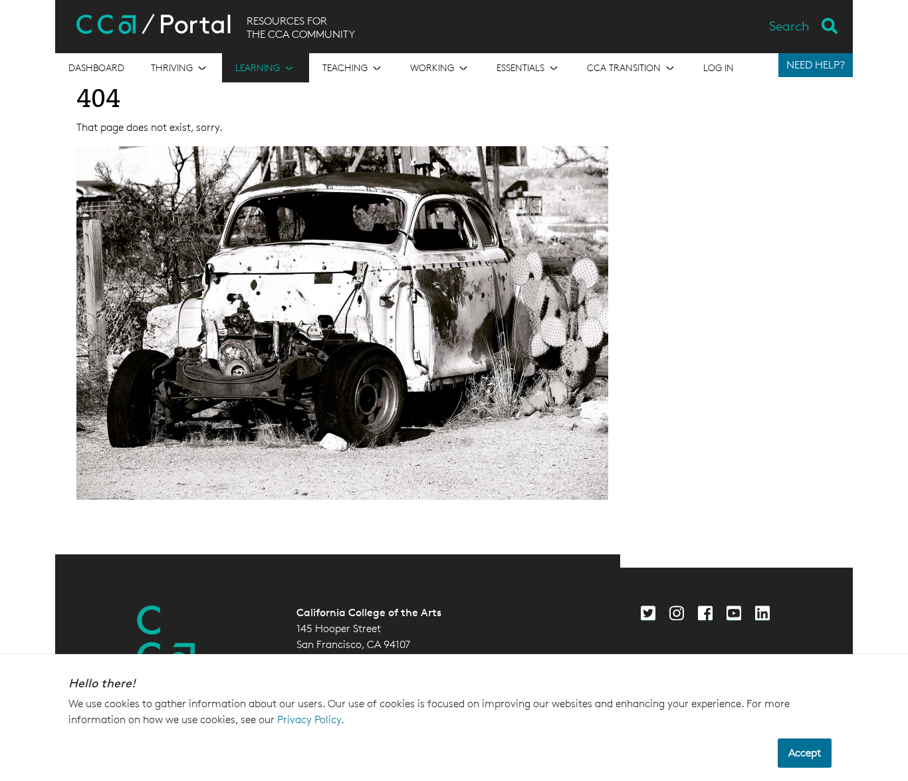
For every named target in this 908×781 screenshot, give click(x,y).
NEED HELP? (815, 64)
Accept (804, 752)
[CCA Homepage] (166, 638)
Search (789, 26)
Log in (718, 67)
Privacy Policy (309, 719)
